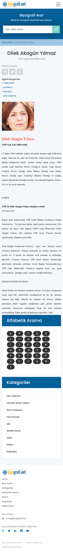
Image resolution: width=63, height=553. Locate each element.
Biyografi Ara (14, 4)
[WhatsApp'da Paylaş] (20, 72)
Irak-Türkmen (14, 396)
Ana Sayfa (7, 483)
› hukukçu (7, 91)
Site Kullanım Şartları (12, 542)
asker (9, 437)
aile (8, 423)
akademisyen (14, 430)
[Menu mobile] (58, 5)
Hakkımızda (8, 506)
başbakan (12, 451)
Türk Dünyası (13, 416)
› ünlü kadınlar (9, 95)
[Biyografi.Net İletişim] (14, 472)
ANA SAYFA (7, 42)
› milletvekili (8, 83)
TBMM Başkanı (14, 410)
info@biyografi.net (16, 518)
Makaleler (7, 501)
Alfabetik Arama (10, 492)
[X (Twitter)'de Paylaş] (12, 72)
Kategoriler (7, 488)
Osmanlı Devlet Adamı (18, 403)
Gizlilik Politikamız (34, 542)
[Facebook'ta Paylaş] (5, 72)
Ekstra (5, 497)
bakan (10, 444)
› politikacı (7, 87)
